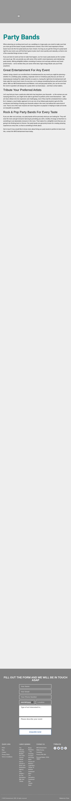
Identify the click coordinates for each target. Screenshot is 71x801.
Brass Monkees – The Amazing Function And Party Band (31, 753)
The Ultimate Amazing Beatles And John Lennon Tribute (22, 753)
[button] (18, 16)
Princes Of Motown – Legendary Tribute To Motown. (31, 765)
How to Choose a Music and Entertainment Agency (23, 765)
